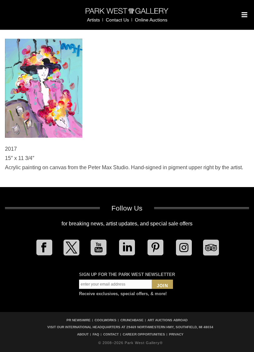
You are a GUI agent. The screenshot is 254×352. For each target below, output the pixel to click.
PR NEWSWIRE (78, 320)
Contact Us (117, 19)
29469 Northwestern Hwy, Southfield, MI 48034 (169, 327)
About (83, 334)
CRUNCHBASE (132, 320)
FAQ (96, 334)
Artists (93, 19)
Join (162, 285)
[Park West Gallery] (127, 14)
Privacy (176, 334)
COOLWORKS (105, 320)
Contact (111, 334)
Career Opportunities (144, 334)
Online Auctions (151, 19)
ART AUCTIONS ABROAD (168, 320)
